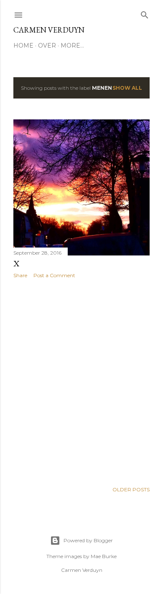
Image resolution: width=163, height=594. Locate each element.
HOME (23, 45)
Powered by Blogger (88, 540)
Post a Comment (54, 275)
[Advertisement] (81, 380)
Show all (127, 88)
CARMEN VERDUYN (48, 30)
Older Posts (131, 489)
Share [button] (20, 275)
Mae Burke (104, 556)
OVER (47, 45)
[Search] (145, 13)
